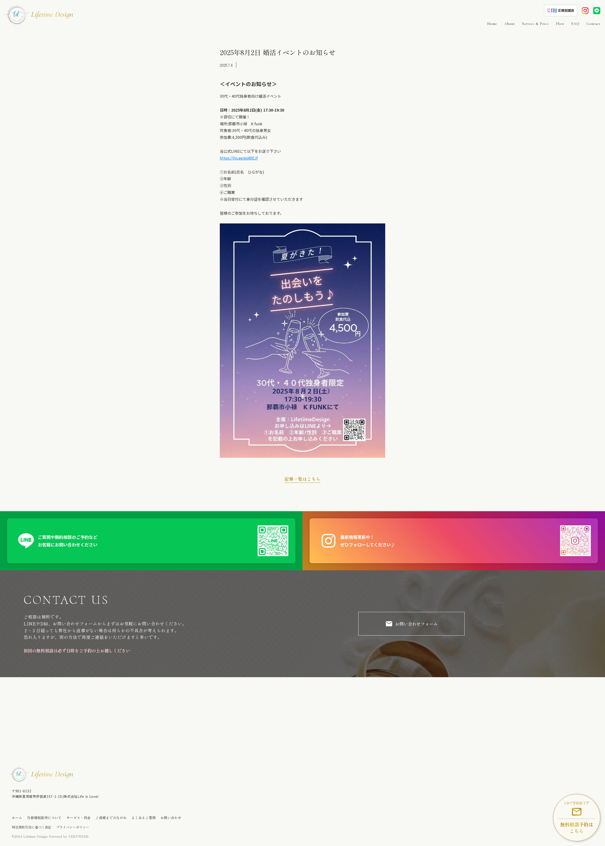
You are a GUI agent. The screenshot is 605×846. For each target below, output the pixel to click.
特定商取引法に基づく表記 (32, 827)
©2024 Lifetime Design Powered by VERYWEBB (50, 836)
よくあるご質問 (143, 817)
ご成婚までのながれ (111, 817)
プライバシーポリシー (72, 827)
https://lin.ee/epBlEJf (239, 158)
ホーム (17, 817)
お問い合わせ (170, 817)
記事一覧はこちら (302, 479)
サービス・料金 (78, 817)
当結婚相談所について (44, 817)
